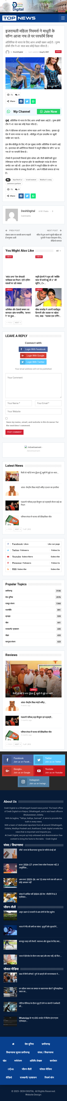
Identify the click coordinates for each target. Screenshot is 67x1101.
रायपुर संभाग (9, 603)
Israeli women (31, 180)
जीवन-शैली (27, 1069)
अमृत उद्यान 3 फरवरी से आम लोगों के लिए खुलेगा (37, 912)
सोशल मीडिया (46, 1069)
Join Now (50, 111)
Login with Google (35, 355)
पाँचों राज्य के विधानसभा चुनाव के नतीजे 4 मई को (37, 850)
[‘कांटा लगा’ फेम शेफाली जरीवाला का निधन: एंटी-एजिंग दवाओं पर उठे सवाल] (18, 264)
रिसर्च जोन (49, 1077)
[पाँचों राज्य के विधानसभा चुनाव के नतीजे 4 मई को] (10, 853)
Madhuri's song (46, 180)
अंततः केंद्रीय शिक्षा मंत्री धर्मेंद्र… (33, 702)
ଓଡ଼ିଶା (11, 1069)
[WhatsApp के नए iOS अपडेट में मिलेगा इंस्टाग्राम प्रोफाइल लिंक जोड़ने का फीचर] (10, 1022)
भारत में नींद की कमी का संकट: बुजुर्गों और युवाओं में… (38, 926)
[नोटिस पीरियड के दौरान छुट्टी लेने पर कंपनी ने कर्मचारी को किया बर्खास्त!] (10, 1007)
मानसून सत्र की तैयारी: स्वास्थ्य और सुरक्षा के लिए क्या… (40, 941)
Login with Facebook (35, 349)
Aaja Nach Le (17, 180)
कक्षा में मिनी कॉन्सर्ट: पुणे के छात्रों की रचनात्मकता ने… (39, 974)
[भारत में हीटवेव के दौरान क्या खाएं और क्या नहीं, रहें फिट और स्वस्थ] (10, 959)
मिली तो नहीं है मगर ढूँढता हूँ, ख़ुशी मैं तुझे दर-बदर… (40, 472)
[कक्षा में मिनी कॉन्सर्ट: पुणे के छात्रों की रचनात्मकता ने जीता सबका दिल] (10, 977)
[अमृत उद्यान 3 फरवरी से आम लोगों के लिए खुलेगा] (10, 916)
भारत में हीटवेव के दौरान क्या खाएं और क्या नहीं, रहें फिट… (40, 956)
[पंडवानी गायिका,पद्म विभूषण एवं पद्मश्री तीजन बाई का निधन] (12, 505)
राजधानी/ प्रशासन (12, 629)
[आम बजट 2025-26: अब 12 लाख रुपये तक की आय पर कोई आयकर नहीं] (10, 883)
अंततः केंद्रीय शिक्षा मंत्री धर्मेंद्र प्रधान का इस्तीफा (40, 487)
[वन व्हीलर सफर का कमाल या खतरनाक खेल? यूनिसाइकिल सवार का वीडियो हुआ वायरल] (10, 992)
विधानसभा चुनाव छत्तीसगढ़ (18, 1052)
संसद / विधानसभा (45, 1052)
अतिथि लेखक (36, 1060)
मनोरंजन (58, 51)
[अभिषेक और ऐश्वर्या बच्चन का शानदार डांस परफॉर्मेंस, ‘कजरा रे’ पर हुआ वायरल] (18, 297)
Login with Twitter (35, 362)
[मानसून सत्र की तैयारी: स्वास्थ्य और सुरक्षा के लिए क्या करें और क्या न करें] (10, 945)
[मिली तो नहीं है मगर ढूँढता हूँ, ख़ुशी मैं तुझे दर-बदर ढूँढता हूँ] (12, 476)
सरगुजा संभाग (10, 641)
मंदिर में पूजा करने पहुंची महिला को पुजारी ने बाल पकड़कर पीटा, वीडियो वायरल (49, 238)
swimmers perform (14, 183)
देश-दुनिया (9, 597)
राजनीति (8, 610)
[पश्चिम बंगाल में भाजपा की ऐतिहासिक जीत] (12, 520)
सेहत (7, 635)
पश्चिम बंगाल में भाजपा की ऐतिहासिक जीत (36, 516)
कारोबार (53, 1060)
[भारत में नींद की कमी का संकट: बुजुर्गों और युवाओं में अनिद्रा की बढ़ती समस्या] (10, 930)
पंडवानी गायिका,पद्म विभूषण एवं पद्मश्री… (37, 717)
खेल (6, 622)
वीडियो (9, 1077)
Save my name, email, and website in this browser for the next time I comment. (32, 424)
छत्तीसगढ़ (8, 591)
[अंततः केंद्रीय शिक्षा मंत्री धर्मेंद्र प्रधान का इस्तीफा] (12, 491)
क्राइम (7, 616)
